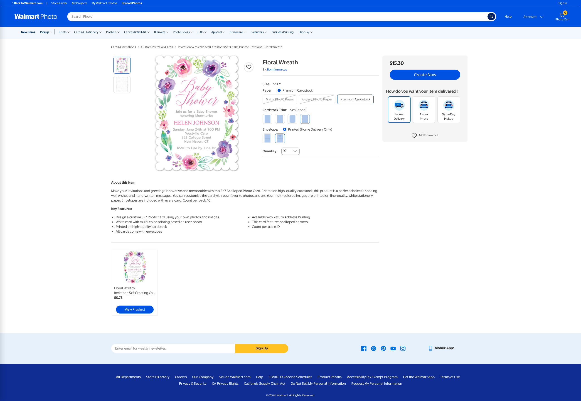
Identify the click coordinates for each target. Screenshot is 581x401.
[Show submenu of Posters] (118, 31)
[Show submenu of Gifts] (205, 31)
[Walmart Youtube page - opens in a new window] (393, 348)
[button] (425, 136)
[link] (134, 282)
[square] (267, 119)
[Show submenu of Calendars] (265, 31)
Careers (181, 377)
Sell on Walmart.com (235, 377)
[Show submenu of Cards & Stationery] (100, 31)
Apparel (216, 32)
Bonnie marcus (277, 69)
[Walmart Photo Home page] (36, 16)
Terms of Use (450, 377)
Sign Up (262, 348)
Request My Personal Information (376, 384)
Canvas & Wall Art (135, 32)
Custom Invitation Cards (157, 47)
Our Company (203, 377)
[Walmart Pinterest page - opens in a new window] (383, 348)
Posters (111, 32)
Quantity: (270, 151)
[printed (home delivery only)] (280, 138)
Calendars (257, 32)
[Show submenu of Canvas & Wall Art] (148, 31)
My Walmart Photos (104, 3)
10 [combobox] (284, 151)
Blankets (159, 32)
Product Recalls (330, 377)
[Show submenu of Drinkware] (245, 31)
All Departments (128, 377)
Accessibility (356, 377)
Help (508, 17)
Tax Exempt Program (382, 377)
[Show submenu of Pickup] (52, 31)
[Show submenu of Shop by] (311, 31)
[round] (280, 119)
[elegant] (292, 119)
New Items (28, 32)
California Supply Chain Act (264, 384)
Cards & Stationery (86, 32)
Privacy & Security (193, 384)
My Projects (79, 3)
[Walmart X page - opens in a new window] (373, 348)
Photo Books (181, 32)
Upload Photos (132, 3)
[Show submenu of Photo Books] (191, 31)
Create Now (425, 74)
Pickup (44, 32)
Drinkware (236, 32)
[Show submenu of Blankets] (167, 31)
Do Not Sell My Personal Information (318, 384)
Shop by (304, 32)
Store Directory (158, 377)
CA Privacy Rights (225, 384)
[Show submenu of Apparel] (223, 31)
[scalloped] (305, 119)
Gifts (200, 32)
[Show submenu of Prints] (68, 31)
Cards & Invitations (123, 47)
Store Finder (59, 3)
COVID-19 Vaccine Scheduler (290, 377)
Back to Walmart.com (28, 3)
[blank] (267, 138)
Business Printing (282, 32)
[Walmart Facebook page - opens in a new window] (364, 348)
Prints (62, 32)
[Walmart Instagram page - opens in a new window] (403, 348)
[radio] (121, 65)
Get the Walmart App (419, 377)
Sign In (563, 3)
